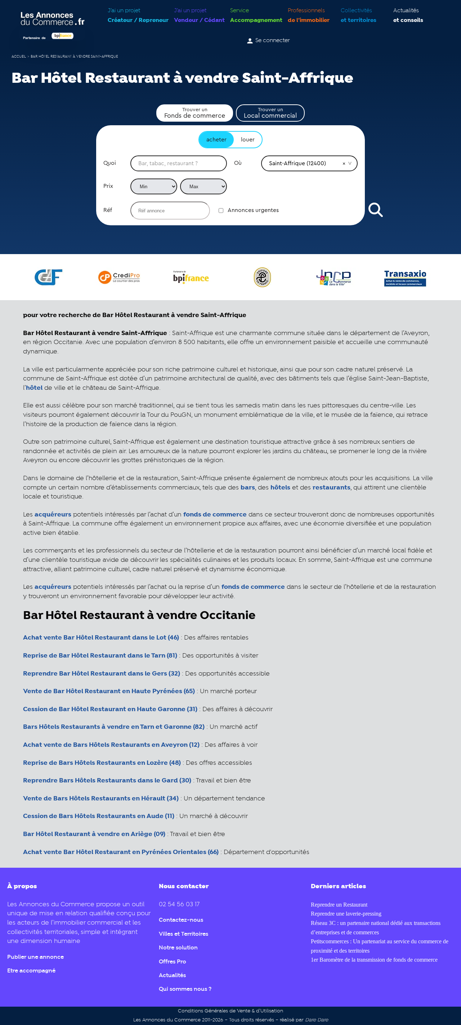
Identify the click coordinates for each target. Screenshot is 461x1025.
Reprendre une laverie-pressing (346, 914)
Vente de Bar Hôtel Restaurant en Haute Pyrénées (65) (109, 691)
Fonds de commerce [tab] (194, 113)
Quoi (109, 163)
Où (238, 163)
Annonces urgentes (253, 210)
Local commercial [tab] (270, 113)
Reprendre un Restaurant (339, 905)
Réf (107, 210)
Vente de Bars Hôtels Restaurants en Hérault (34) (101, 798)
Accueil (19, 56)
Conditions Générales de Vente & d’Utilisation (230, 1011)
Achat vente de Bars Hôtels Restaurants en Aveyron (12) (111, 745)
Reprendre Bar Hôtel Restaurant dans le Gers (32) (101, 673)
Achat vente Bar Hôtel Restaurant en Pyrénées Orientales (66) (121, 852)
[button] (343, 163)
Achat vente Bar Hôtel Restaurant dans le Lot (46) (101, 637)
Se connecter (272, 40)
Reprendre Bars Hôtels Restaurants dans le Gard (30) (107, 780)
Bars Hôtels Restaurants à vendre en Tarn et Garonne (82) (114, 727)
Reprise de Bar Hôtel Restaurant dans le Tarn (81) (100, 655)
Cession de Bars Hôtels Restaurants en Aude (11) (98, 816)
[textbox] (178, 163)
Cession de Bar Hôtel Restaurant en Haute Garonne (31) (110, 709)
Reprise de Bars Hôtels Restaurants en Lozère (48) (102, 763)
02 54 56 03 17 (179, 904)
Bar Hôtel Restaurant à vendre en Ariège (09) (94, 834)
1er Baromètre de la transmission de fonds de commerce (374, 960)
